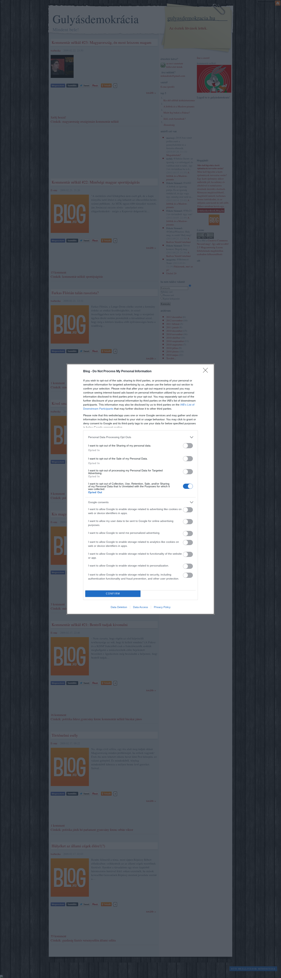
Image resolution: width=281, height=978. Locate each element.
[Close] (206, 371)
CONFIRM (113, 593)
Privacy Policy (162, 607)
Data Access (140, 607)
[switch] (188, 445)
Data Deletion (119, 607)
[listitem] (140, 437)
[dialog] (140, 489)
